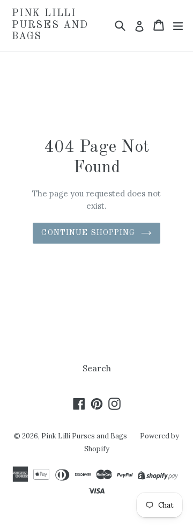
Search (97, 368)
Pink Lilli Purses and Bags (50, 25)
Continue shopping (88, 233)
